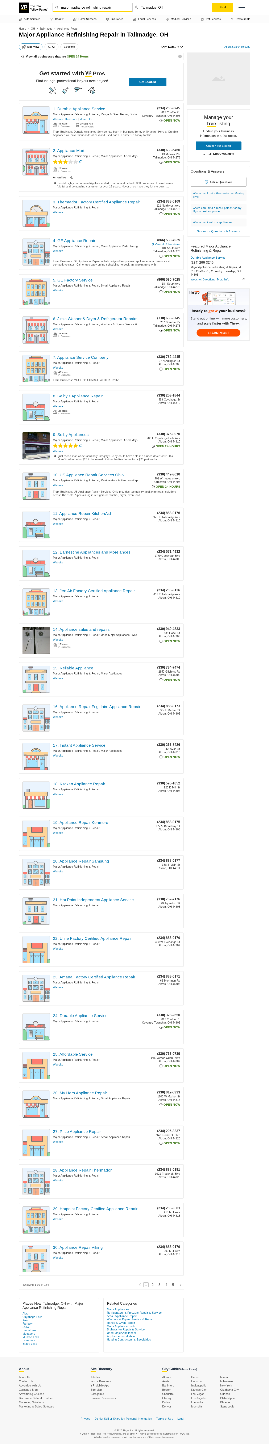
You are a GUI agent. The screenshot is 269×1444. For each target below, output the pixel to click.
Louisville (197, 1402)
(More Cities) (189, 1369)
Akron (26, 1313)
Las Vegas (197, 1394)
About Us (25, 1377)
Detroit (195, 1377)
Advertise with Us (30, 1385)
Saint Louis (227, 1406)
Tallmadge (46, 28)
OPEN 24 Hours (78, 56)
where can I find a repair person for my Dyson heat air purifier (217, 209)
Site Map (96, 1389)
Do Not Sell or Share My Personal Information (123, 1418)
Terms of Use (164, 1418)
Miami (224, 1377)
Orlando (225, 1394)
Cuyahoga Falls (32, 1316)
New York (226, 1385)
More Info (85, 119)
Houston (196, 1381)
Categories (97, 1394)
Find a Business (101, 1381)
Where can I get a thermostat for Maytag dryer (218, 195)
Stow (25, 1327)
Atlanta (166, 1377)
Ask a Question (221, 182)
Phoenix (225, 1402)
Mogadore (28, 1333)
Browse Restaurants (103, 1398)
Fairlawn (27, 1323)
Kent (25, 1320)
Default (173, 46)
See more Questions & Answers (218, 231)
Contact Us (26, 1381)
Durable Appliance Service (208, 257)
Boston (166, 1389)
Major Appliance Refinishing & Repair (76, 114)
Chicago (167, 1398)
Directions (71, 119)
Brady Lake (29, 1343)
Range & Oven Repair (114, 114)
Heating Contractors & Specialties (129, 1339)
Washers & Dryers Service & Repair (123, 324)
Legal (180, 1418)
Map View (33, 46)
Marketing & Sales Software (36, 1406)
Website (58, 119)
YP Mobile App (100, 1385)
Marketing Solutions (31, 1402)
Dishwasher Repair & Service (126, 1329)
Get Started (147, 82)
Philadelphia (227, 1398)
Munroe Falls (30, 1337)
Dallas (166, 1402)
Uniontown (29, 1330)
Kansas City (199, 1389)
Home (22, 28)
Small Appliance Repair (115, 285)
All (53, 46)
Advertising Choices (31, 1394)
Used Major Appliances (138, 156)
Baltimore (168, 1385)
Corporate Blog (28, 1389)
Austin (166, 1381)
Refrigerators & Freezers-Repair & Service (127, 480)
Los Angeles (199, 1398)
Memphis (197, 1406)
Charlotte (168, 1394)
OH (33, 28)
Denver (166, 1406)
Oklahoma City (229, 1389)
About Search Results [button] (237, 46)
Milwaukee (226, 1381)
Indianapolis (198, 1385)
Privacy (85, 1418)
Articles (95, 1377)
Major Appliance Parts (114, 246)
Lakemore (28, 1340)
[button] (242, 7)
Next (179, 1284)
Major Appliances (111, 156)
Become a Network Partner (36, 1398)
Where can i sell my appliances (212, 222)
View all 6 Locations (167, 244)
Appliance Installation (121, 1336)
